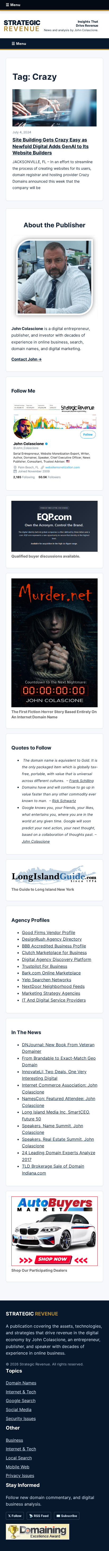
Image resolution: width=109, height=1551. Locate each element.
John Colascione (36, 841)
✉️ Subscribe (66, 1516)
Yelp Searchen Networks (46, 979)
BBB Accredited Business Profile (54, 946)
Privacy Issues (20, 1475)
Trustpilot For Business (44, 966)
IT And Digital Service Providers (54, 1000)
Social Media (18, 1409)
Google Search (20, 1400)
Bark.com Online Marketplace (51, 972)
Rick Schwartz (64, 801)
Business (14, 1440)
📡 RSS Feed (39, 1516)
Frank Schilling (81, 781)
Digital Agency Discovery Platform (56, 959)
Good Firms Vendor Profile (48, 932)
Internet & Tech (21, 1391)
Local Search (19, 1457)
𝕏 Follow (14, 1516)
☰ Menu (13, 5)
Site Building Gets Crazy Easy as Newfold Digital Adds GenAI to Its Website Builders (50, 146)
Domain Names (21, 1382)
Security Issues (21, 1418)
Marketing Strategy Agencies (51, 993)
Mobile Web (17, 1466)
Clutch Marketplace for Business (54, 952)
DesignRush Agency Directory (52, 939)
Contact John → (26, 359)
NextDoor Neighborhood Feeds (53, 986)
